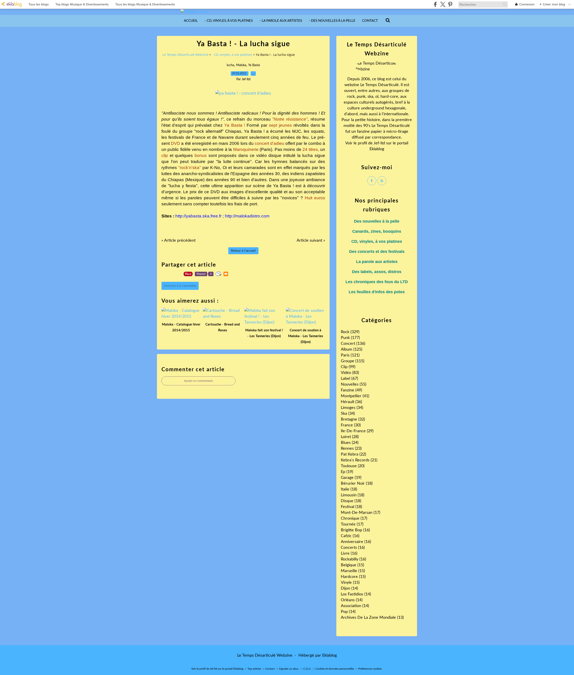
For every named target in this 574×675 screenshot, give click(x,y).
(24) (350, 443)
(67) (349, 379)
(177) (350, 338)
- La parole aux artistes (280, 20)
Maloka (241, 65)
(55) (353, 384)
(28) (350, 437)
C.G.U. (307, 668)
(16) (355, 530)
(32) (353, 419)
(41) (355, 396)
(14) (349, 588)
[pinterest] (450, 4)
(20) (353, 466)
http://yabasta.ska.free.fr (198, 216)
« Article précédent (178, 241)
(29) (357, 431)
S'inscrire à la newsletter (180, 285)
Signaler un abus (289, 668)
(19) (347, 472)
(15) (352, 565)
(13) (372, 618)
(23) (351, 449)
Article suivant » (311, 241)
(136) (353, 344)
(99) (348, 367)
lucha (230, 65)
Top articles (254, 668)
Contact (370, 20)
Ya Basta (254, 65)
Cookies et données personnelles (334, 668)
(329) (350, 332)
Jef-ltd (379, 143)
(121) (350, 355)
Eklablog (329, 655)
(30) (351, 425)
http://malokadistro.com (247, 216)
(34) (352, 408)
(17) (360, 513)
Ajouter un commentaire (198, 380)
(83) (350, 373)
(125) (351, 349)
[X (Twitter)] (443, 4)
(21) (359, 460)
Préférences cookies (370, 668)
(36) (351, 402)
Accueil (191, 20)
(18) (357, 484)
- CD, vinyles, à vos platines (228, 20)
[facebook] (435, 4)
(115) (352, 361)
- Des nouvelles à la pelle (332, 20)
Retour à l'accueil (243, 250)
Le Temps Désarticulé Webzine (185, 54)
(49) (351, 390)
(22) (353, 454)
